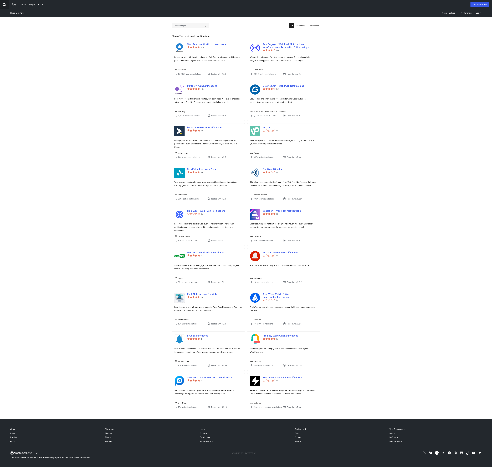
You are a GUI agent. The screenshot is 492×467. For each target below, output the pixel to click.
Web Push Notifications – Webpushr (206, 44)
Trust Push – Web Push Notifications (282, 377)
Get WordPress (480, 4)
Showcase (109, 429)
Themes (108, 433)
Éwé (36, 453)
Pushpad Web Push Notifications (280, 252)
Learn (202, 429)
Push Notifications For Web (202, 294)
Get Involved (300, 429)
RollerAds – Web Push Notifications (206, 210)
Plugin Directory (17, 13)
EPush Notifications (197, 335)
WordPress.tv (206, 441)
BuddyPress (395, 441)
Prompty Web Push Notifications (280, 335)
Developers (205, 437)
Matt (392, 433)
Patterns (108, 441)
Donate (299, 437)
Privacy (13, 441)
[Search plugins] (206, 25)
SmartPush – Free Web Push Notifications (210, 377)
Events (297, 433)
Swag (298, 441)
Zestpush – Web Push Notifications (282, 210)
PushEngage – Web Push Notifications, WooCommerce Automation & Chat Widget (286, 46)
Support (203, 433)
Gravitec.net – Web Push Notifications (283, 86)
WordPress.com (397, 429)
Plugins (108, 437)
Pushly (266, 127)
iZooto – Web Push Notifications (204, 127)
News (12, 433)
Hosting (13, 437)
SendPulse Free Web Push (201, 169)
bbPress (394, 437)
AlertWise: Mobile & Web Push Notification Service (276, 295)
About (12, 429)
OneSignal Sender (272, 169)
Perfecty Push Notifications (202, 86)
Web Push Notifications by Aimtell (205, 252)
